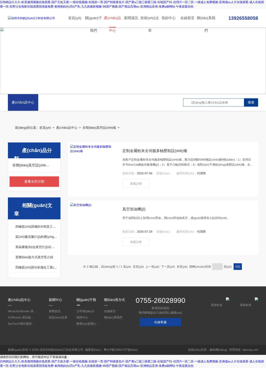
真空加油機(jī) (133, 209)
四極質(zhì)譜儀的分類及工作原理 (36, 226)
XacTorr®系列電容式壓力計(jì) (22, 323)
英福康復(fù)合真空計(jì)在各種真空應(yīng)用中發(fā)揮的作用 (36, 247)
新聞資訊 (131, 18)
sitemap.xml (250, 349)
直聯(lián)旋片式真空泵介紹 (34, 257)
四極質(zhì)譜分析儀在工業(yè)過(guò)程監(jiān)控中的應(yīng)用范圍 (36, 267)
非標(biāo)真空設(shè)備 (99, 127)
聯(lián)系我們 (206, 21)
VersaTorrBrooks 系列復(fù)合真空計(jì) (22, 311)
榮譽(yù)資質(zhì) (87, 323)
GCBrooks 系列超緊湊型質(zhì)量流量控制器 (22, 317)
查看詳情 (136, 183)
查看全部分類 (34, 181)
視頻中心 (168, 18)
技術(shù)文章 (149, 21)
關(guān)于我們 (93, 21)
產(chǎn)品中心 (112, 21)
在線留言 (187, 18)
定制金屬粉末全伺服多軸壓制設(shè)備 (154, 151)
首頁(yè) (74, 18)
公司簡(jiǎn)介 (85, 311)
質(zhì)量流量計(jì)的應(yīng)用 (36, 236)
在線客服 (160, 322)
